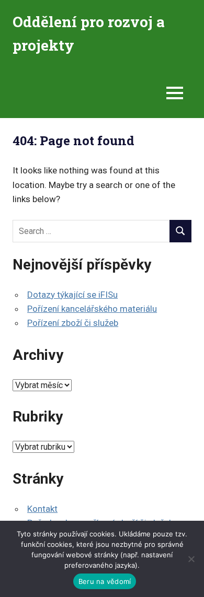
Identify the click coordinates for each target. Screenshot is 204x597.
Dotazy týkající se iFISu (72, 294)
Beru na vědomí (104, 581)
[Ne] (191, 559)
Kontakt (42, 509)
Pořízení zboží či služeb (72, 323)
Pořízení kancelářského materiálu (92, 308)
